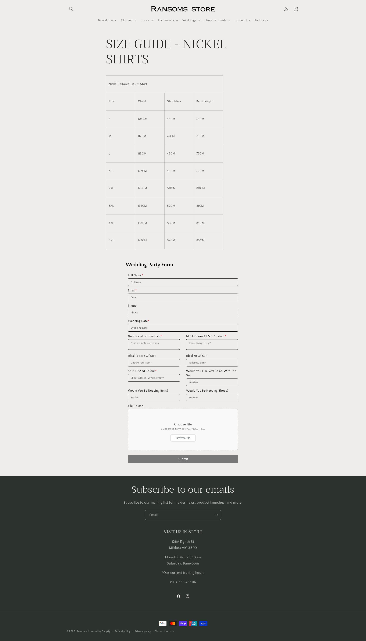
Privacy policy (143, 631)
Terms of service (164, 631)
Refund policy (123, 631)
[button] (71, 9)
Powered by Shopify (99, 631)
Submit (183, 459)
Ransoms (82, 631)
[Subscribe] (216, 515)
